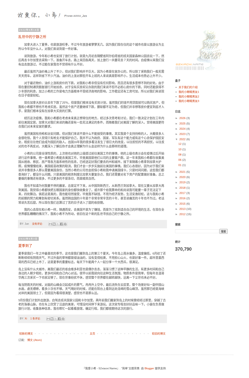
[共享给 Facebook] (61, 224)
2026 (182, 118)
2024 (182, 128)
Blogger (149, 368)
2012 (182, 214)
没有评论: (38, 223)
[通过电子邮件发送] (50, 224)
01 (180, 165)
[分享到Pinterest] (65, 224)
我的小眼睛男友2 (189, 96)
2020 (182, 177)
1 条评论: (36, 318)
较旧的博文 (159, 333)
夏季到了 (25, 246)
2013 (182, 208)
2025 (182, 123)
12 (180, 143)
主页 (92, 333)
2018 (182, 187)
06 (180, 159)
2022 (182, 139)
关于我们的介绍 (188, 87)
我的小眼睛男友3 (189, 101)
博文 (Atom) (34, 340)
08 (180, 154)
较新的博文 (26, 333)
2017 (182, 193)
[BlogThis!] (54, 224)
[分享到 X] (58, 224)
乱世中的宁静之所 (32, 37)
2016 (182, 198)
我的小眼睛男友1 (189, 91)
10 (180, 149)
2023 (182, 134)
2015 (182, 203)
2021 (182, 171)
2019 (182, 182)
